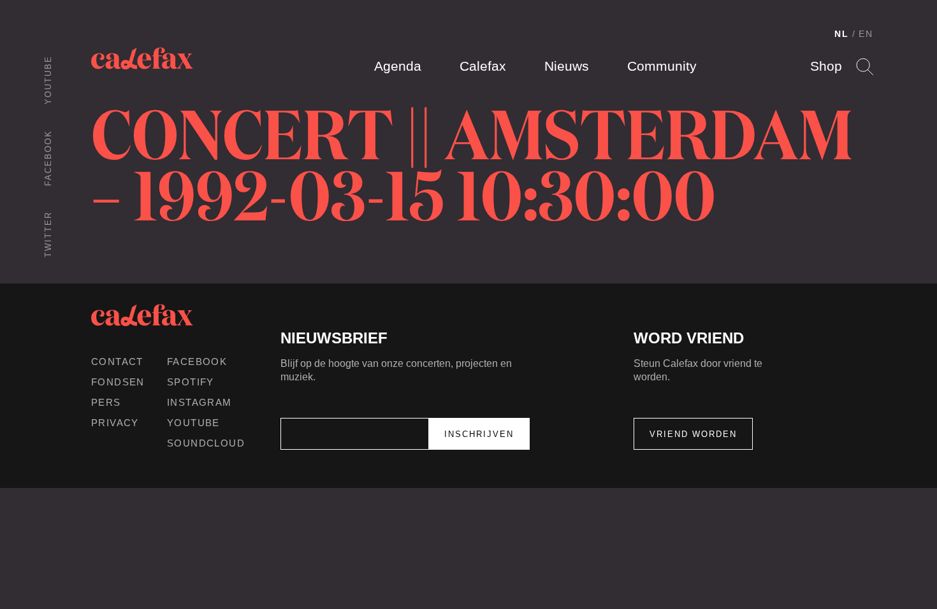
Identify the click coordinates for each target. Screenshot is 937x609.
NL (841, 34)
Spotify (190, 381)
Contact (117, 361)
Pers (106, 402)
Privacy (115, 422)
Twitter (48, 234)
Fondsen (118, 381)
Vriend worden (693, 434)
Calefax (483, 66)
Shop (826, 66)
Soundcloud (206, 443)
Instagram (199, 402)
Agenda (397, 66)
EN (866, 34)
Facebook (48, 158)
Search (864, 66)
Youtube (48, 79)
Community (662, 66)
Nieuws (566, 66)
